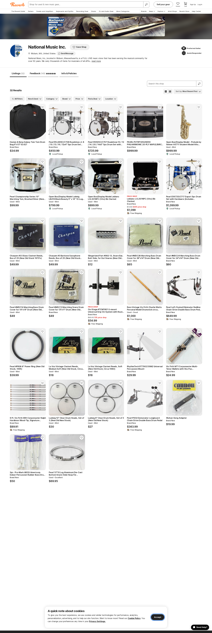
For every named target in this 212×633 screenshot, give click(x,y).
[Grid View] (166, 91)
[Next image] (42, 122)
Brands (144, 11)
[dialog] (106, 617)
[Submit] (199, 84)
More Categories (122, 11)
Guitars (30, 11)
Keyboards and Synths (64, 11)
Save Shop (81, 47)
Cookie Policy (134, 618)
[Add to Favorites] (42, 107)
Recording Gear (82, 11)
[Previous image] (13, 122)
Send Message (67, 53)
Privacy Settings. (97, 621)
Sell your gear (163, 4)
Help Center (196, 11)
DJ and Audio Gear (106, 11)
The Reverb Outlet (18, 11)
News (151, 11)
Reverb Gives (184, 11)
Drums (93, 11)
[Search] (146, 4)
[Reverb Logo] (17, 4)
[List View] (170, 91)
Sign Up (193, 4)
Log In (200, 4)
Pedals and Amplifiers (44, 11)
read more (96, 61)
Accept (157, 617)
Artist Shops (172, 11)
